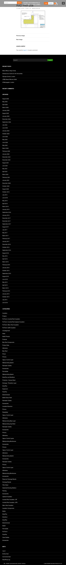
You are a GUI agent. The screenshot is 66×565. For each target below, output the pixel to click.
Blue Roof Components (8, 342)
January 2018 (5, 215)
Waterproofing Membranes (9, 441)
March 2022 (5, 148)
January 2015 (5, 294)
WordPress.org (6, 559)
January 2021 (5, 180)
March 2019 (5, 206)
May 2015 (4, 282)
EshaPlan (4, 386)
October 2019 (5, 192)
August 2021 (5, 163)
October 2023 (5, 133)
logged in (25, 50)
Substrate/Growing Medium (9, 488)
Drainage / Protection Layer (9, 383)
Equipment (5, 389)
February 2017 (6, 238)
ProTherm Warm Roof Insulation (10, 325)
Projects (4, 316)
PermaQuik (5, 371)
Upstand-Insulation (7, 496)
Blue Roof (4, 351)
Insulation (4, 313)
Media (4, 511)
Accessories (5, 368)
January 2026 (5, 110)
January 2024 (5, 131)
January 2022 (5, 154)
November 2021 (6, 160)
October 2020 (5, 186)
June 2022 (5, 142)
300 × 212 (29, 8)
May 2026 (4, 101)
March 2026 (5, 107)
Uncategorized (6, 330)
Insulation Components (8, 508)
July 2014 (4, 299)
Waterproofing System (8, 362)
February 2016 (6, 264)
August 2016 (5, 253)
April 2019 (5, 203)
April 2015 (5, 285)
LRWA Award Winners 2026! (9, 79)
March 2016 (5, 262)
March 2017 (5, 235)
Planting (4, 491)
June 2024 (5, 128)
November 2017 (6, 221)
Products (4, 339)
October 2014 (5, 297)
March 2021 (5, 174)
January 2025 (5, 116)
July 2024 (4, 125)
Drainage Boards (6, 482)
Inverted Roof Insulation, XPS (9, 502)
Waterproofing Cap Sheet (8, 424)
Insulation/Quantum (7, 406)
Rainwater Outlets (7, 365)
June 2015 (5, 279)
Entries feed (5, 554)
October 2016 (5, 247)
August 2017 (5, 227)
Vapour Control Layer (7, 360)
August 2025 (5, 113)
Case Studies (5, 537)
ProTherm (4, 531)
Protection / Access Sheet (8, 380)
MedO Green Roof (7, 397)
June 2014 (5, 302)
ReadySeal (5, 412)
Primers (4, 357)
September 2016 (6, 250)
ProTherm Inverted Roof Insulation (11, 319)
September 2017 (6, 224)
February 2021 (6, 177)
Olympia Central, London (8, 76)
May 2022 (4, 145)
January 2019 (5, 209)
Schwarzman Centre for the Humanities (12, 73)
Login (46, 3)
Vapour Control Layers (8, 438)
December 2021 (6, 157)
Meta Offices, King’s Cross (9, 70)
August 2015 (5, 276)
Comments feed (6, 556)
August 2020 (5, 189)
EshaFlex (4, 514)
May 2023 (4, 139)
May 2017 (4, 232)
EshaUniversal (6, 394)
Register (51, 3)
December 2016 (6, 244)
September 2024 (6, 122)
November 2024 (6, 119)
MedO (4, 525)
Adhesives (5, 348)
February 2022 (6, 151)
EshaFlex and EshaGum (8, 377)
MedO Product (6, 336)
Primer (4, 354)
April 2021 (5, 171)
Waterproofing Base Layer (9, 421)
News (3, 333)
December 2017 (6, 218)
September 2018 (6, 212)
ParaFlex (4, 392)
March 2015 (5, 288)
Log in (4, 551)
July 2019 (4, 195)
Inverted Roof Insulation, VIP (9, 499)
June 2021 (5, 165)
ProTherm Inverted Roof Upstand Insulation (13, 322)
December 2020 (6, 183)
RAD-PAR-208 (37, 8)
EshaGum (4, 517)
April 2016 (5, 259)
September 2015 (6, 273)
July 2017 (4, 230)
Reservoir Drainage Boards (9, 479)
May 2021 (4, 168)
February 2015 (6, 291)
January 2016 (5, 267)
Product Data (5, 345)
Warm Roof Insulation (7, 505)
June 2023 (5, 136)
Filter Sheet (5, 485)
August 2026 (5, 98)
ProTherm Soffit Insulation (9, 327)
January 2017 (5, 241)
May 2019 (4, 200)
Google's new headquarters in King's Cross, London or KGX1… (32, 3)
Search (19, 2)
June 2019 (5, 197)
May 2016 (4, 256)
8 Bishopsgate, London (8, 82)
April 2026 (5, 104)
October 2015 (5, 270)
